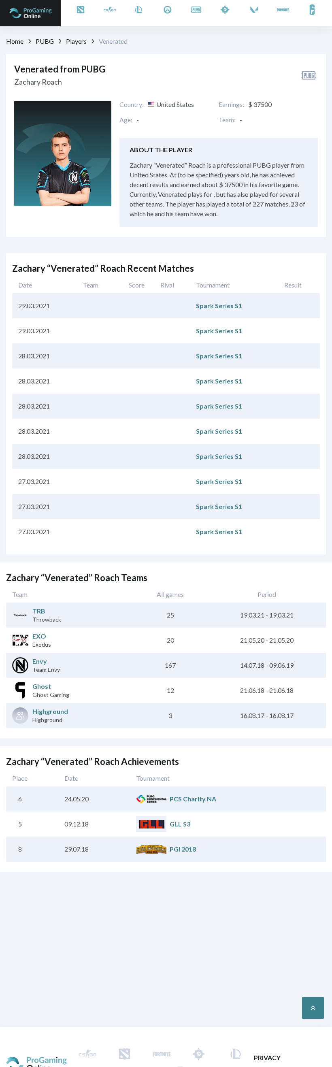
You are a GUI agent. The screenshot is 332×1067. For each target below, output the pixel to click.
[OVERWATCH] (168, 13)
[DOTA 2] (80, 13)
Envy (39, 661)
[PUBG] (196, 13)
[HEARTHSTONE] (225, 13)
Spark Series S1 (219, 305)
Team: (227, 120)
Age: (125, 120)
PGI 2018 (183, 849)
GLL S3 (180, 824)
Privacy (267, 1057)
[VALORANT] (254, 13)
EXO (39, 636)
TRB (38, 611)
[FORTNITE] (283, 13)
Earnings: (231, 104)
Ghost (41, 686)
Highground (50, 711)
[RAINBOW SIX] (312, 13)
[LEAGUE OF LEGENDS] (138, 13)
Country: (131, 104)
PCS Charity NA (193, 799)
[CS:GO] (110, 13)
